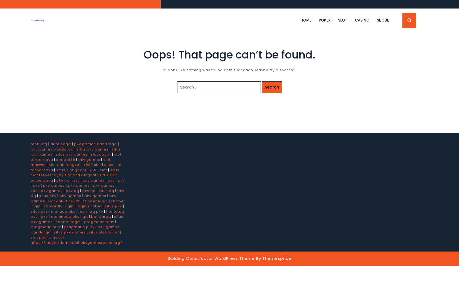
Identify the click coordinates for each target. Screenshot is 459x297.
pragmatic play (99, 221)
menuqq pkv (63, 211)
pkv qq (63, 180)
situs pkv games (93, 149)
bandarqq (101, 216)
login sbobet (89, 206)
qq (85, 216)
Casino (362, 20)
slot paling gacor (48, 237)
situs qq (106, 190)
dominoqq (60, 144)
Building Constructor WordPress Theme (211, 258)
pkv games (89, 159)
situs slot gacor (71, 170)
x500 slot (92, 164)
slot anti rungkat (65, 164)
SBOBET (384, 20)
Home (305, 20)
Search (272, 87)
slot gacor (101, 154)
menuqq (39, 144)
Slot (342, 20)
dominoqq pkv (65, 216)
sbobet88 (65, 159)
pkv (76, 180)
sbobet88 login (59, 206)
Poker (325, 20)
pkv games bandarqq (95, 144)
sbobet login (95, 201)
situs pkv (47, 195)
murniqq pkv (91, 211)
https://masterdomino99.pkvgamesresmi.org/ (76, 242)
